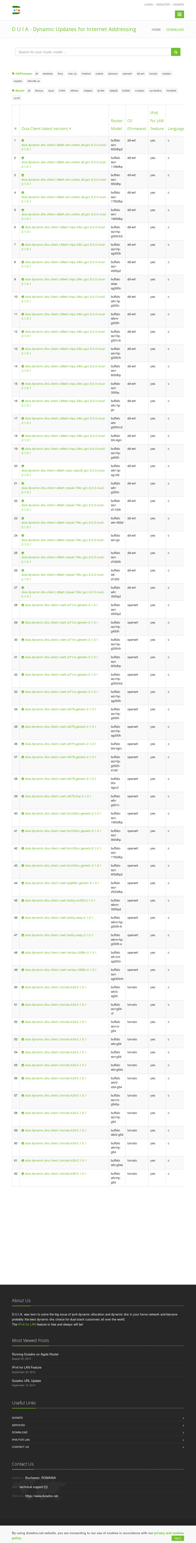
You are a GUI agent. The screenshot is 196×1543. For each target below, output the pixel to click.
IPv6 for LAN (27, 1324)
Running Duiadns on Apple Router (35, 1354)
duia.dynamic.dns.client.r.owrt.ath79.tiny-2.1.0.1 (58, 796)
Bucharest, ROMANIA (40, 1477)
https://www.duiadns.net (41, 1496)
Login (148, 4)
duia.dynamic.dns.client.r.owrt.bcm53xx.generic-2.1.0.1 (63, 813)
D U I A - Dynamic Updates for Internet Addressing (74, 29)
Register (163, 4)
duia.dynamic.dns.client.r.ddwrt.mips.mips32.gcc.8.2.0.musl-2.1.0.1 (63, 472)
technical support (32, 1486)
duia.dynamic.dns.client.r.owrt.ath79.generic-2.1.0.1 (60, 709)
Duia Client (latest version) (45, 128)
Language (176, 128)
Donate (178, 4)
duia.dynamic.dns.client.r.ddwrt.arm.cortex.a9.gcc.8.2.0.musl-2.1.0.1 (64, 147)
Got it (177, 1538)
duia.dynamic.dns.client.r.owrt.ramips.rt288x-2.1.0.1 (61, 952)
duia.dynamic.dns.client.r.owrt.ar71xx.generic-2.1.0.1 (61, 605)
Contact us (20, 1447)
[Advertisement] (101, 1224)
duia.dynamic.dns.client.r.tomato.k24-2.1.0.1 (56, 987)
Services (18, 1425)
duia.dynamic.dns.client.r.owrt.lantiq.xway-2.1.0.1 (59, 917)
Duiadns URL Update (26, 1380)
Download (19, 1432)
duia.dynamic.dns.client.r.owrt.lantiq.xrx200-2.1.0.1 (60, 900)
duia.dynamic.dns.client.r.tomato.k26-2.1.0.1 (56, 1160)
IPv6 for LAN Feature (157, 120)
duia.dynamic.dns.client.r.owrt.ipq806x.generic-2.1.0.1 (62, 882)
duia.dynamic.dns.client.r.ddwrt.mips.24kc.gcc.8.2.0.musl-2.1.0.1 (64, 229)
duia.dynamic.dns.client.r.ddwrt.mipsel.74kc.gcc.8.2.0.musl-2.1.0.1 (63, 489)
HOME (156, 29)
